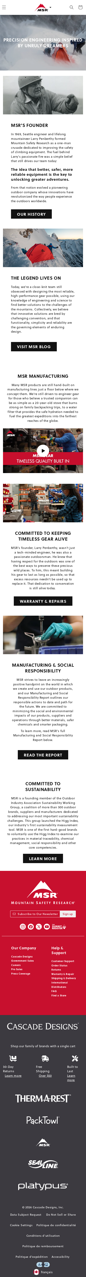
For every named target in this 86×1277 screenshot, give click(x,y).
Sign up (68, 914)
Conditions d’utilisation (43, 1236)
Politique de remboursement (42, 1246)
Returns (56, 969)
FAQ (54, 991)
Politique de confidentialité (56, 1225)
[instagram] (23, 927)
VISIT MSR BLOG (34, 346)
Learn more (13, 1076)
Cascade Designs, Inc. (48, 1207)
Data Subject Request (25, 1215)
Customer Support (62, 961)
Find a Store (58, 995)
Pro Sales (16, 969)
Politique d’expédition (32, 1257)
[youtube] (47, 927)
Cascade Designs (22, 956)
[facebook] (31, 927)
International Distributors (59, 985)
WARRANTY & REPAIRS (43, 601)
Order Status (59, 965)
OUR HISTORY (31, 214)
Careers (16, 965)
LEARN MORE (43, 858)
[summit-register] (59, 927)
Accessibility (60, 1257)
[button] (71, 7)
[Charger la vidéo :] (43, 450)
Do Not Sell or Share (61, 1215)
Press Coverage (20, 973)
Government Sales (22, 960)
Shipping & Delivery (63, 978)
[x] (39, 927)
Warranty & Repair (62, 974)
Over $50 (45, 1076)
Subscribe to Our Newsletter (38, 914)
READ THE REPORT (43, 755)
